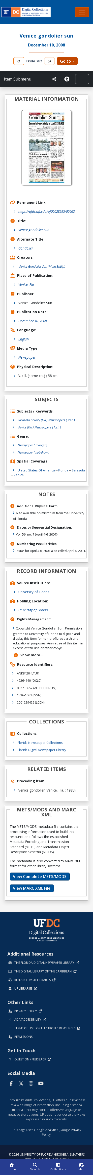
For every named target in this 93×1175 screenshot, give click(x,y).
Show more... (31, 655)
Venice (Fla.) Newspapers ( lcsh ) (39, 427)
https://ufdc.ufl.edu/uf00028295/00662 (46, 211)
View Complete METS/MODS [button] (39, 876)
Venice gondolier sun (33, 229)
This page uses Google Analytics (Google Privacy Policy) (46, 1132)
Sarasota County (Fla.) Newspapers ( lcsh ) (46, 420)
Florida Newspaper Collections (40, 742)
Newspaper (26, 357)
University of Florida (34, 591)
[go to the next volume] (49, 61)
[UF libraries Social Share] (54, 79)
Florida (63, 470)
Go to (65, 61)
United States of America (36, 470)
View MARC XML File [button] (32, 888)
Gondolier (25, 248)
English (23, 339)
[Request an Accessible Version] (67, 79)
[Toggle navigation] (82, 12)
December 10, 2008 (32, 321)
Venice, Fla (26, 284)
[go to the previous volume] (18, 61)
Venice (19, 475)
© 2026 (47, 1156)
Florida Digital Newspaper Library (42, 750)
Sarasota (78, 470)
